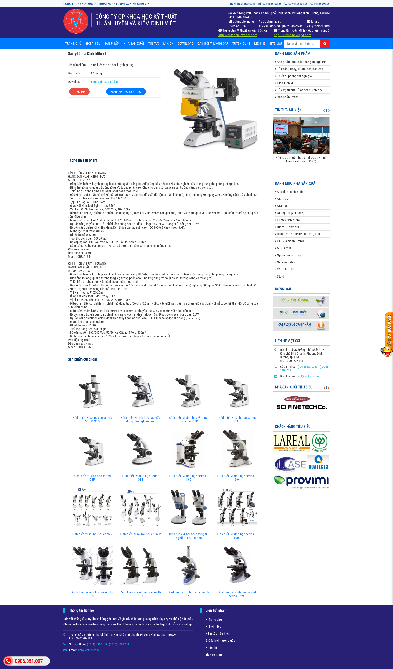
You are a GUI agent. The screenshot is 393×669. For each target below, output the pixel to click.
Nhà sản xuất (133, 43)
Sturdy (281, 276)
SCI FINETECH (286, 269)
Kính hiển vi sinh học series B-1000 (237, 536)
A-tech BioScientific (290, 192)
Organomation (286, 262)
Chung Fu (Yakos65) (290, 213)
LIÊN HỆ (79, 91)
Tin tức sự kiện (288, 110)
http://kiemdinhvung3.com (292, 35)
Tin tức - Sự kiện (218, 633)
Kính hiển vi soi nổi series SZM (140, 534)
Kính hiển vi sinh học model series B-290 (237, 594)
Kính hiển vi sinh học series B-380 (92, 594)
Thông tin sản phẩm (104, 81)
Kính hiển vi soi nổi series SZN (92, 534)
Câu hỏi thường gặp (213, 43)
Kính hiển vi (96, 53)
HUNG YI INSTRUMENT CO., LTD (298, 234)
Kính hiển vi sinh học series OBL (237, 419)
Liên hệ (260, 43)
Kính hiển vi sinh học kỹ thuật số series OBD (189, 419)
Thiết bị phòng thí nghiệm (294, 76)
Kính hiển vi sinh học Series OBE (140, 477)
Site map (276, 43)
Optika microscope (289, 255)
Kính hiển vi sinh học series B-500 (237, 477)
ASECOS (282, 199)
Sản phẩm (112, 43)
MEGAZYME (284, 248)
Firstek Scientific (288, 220)
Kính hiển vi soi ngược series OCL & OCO (92, 419)
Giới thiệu (93, 43)
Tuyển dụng (241, 43)
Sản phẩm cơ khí (288, 97)
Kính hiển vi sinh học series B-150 (140, 594)
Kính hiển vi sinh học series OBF (92, 477)
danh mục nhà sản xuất (296, 183)
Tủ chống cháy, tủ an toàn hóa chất (300, 69)
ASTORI (281, 206)
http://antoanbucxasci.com (237, 35)
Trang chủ (73, 43)
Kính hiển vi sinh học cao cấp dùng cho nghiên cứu (140, 419)
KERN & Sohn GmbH (290, 241)
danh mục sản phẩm (292, 53)
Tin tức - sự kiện (161, 43)
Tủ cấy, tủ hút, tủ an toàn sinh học (299, 90)
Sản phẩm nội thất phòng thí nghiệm (301, 62)
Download (185, 43)
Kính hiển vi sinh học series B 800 (189, 477)
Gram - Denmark (287, 227)
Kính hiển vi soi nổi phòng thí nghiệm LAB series (189, 536)
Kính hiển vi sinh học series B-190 (189, 594)
